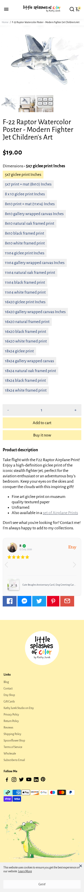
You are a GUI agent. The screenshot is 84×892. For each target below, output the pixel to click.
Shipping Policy (12, 734)
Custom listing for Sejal (34, 584)
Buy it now (42, 435)
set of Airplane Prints (60, 512)
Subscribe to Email (14, 760)
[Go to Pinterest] (53, 601)
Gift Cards (9, 701)
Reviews (8, 727)
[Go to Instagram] (14, 780)
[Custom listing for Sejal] (13, 585)
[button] (76, 567)
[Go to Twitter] (39, 601)
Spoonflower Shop (14, 740)
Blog (6, 682)
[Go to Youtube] (29, 780)
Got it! (42, 884)
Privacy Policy (11, 714)
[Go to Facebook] (10, 601)
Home (5, 22)
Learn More (25, 871)
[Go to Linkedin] (36, 780)
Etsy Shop (9, 695)
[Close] (80, 865)
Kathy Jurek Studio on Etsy (19, 708)
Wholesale (10, 753)
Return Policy (11, 721)
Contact (8, 688)
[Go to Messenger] (24, 601)
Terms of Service (13, 747)
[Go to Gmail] (67, 601)
